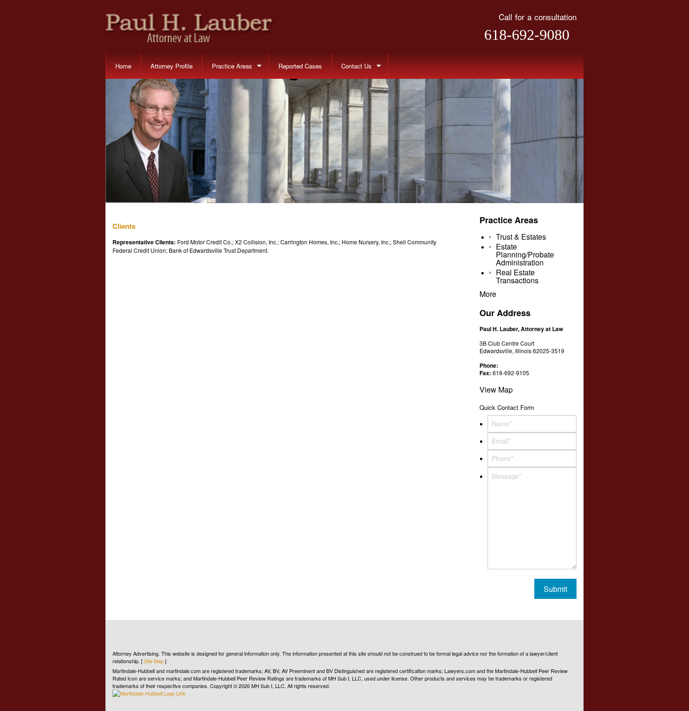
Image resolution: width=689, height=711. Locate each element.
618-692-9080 (526, 34)
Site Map (154, 661)
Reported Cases (300, 65)
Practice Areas (232, 65)
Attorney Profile (171, 65)
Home (123, 65)
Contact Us (356, 65)
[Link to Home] (190, 26)
